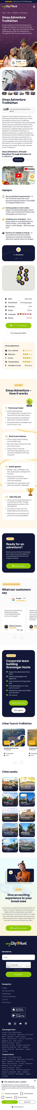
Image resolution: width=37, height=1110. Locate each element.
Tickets (4, 988)
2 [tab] (18, 258)
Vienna (18, 1043)
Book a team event (18, 703)
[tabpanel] (18, 251)
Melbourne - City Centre (25, 1034)
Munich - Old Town (8, 1049)
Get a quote (18, 710)
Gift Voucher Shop (8, 991)
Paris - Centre (17, 1041)
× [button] (34, 1081)
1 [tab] (16, 258)
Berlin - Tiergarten (8, 1036)
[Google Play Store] (18, 1016)
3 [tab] (21, 258)
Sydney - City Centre (9, 1034)
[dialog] (18, 1094)
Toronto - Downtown (26, 1038)
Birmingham (20, 1049)
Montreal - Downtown (23, 1045)
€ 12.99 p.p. (20, 325)
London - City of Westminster (11, 1032)
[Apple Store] (18, 1009)
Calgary (28, 1049)
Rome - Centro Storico (9, 1038)
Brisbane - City (7, 1041)
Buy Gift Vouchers (19, 928)
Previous (15, 637)
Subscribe (18, 974)
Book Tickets (20, 566)
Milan (19, 1047)
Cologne (5, 1051)
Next (22, 637)
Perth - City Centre (8, 1043)
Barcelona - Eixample (9, 1047)
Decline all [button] (27, 1102)
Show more (18, 160)
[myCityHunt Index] (11, 6)
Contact (5, 999)
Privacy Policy (18, 970)
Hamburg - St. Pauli (8, 1045)
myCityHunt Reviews (9, 996)
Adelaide (25, 1047)
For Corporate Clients (18, 333)
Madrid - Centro (20, 1036)
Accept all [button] (10, 1102)
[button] (18, 1107)
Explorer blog (6, 994)
